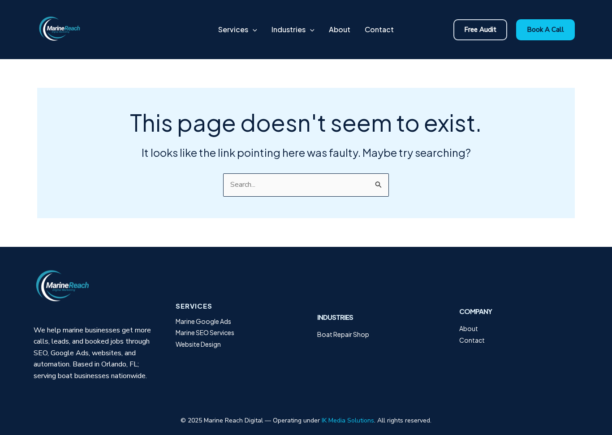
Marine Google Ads (203, 321)
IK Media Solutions (348, 420)
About (468, 328)
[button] (252, 29)
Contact (472, 340)
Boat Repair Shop (343, 334)
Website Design (198, 344)
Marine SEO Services (205, 332)
